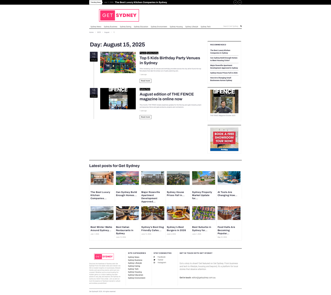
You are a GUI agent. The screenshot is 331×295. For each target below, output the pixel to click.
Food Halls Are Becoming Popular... (226, 230)
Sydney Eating (152, 53)
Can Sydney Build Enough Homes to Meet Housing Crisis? (223, 59)
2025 (99, 32)
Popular (143, 53)
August (106, 32)
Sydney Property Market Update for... (202, 195)
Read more (145, 81)
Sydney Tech (145, 89)
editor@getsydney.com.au (204, 277)
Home (91, 32)
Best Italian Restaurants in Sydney (124, 230)
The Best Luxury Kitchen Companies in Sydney (220, 51)
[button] (228, 26)
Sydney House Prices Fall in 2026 (224, 73)
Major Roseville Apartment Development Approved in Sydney (224, 66)
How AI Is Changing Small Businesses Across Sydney (221, 79)
